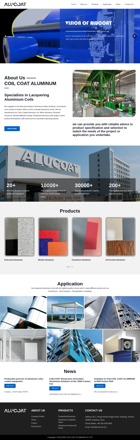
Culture (34, 423)
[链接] (19, 239)
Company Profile (37, 416)
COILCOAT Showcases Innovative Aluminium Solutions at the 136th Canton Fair (69, 381)
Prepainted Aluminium (66, 416)
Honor (33, 420)
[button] (88, 4)
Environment (36, 426)
